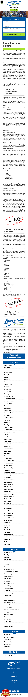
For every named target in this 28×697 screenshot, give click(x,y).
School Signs (7, 621)
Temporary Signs (8, 489)
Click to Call (14, 9)
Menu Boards (7, 444)
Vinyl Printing (7, 522)
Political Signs (8, 607)
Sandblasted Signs (9, 479)
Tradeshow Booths (9, 496)
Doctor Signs (7, 581)
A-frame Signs (8, 365)
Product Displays (8, 465)
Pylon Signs (7, 470)
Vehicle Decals (8, 508)
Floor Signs (7, 425)
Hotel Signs (7, 590)
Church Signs (7, 562)
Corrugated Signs (9, 401)
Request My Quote (13, 34)
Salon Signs (7, 619)
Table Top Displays (9, 487)
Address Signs (8, 372)
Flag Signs (7, 420)
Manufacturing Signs (9, 600)
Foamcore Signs (8, 427)
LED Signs (6, 434)
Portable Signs (8, 458)
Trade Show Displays (9, 494)
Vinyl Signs (7, 646)
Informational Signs (9, 432)
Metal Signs (7, 446)
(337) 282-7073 (14, 7)
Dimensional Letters (9, 413)
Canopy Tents (7, 391)
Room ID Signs (8, 475)
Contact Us (14, 685)
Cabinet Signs (8, 389)
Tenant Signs (7, 491)
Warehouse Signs (8, 626)
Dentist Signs (7, 578)
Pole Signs (7, 456)
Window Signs (8, 541)
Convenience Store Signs (11, 571)
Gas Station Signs (9, 583)
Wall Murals (7, 530)
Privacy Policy (14, 680)
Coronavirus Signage (9, 398)
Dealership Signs (8, 576)
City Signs (7, 564)
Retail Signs (7, 617)
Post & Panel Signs (9, 460)
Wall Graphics (7, 527)
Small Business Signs (9, 624)
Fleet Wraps (7, 422)
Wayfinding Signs (8, 534)
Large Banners (8, 436)
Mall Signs (7, 597)
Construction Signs (9, 569)
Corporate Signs (8, 574)
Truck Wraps (7, 503)
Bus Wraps (7, 386)
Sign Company (8, 655)
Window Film (7, 537)
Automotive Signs (9, 552)
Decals (6, 405)
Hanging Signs (8, 429)
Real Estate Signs (8, 612)
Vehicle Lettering (8, 513)
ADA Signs (7, 367)
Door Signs (7, 415)
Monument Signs (8, 448)
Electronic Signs (8, 417)
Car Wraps (7, 394)
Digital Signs (7, 410)
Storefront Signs (8, 484)
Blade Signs (7, 379)
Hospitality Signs (8, 588)
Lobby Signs (7, 441)
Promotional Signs (9, 467)
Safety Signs (7, 477)
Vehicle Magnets (8, 515)
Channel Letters (8, 396)
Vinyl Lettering (8, 520)
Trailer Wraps (7, 501)
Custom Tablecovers (9, 403)
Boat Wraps (7, 382)
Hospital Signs (8, 586)
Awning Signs (7, 374)
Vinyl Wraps (7, 525)
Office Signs (7, 451)
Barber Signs (7, 559)
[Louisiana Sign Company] (14, 664)
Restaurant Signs (8, 614)
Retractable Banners (9, 472)
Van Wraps (7, 506)
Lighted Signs (8, 439)
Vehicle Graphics (8, 510)
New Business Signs (9, 602)
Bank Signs (7, 555)
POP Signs (7, 453)
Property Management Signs (11, 609)
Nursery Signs (8, 605)
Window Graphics (8, 539)
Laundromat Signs (9, 593)
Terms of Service (14, 682)
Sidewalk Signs (8, 482)
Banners (6, 377)
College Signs (8, 566)
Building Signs (8, 384)
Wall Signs (7, 532)
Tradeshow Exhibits (9, 499)
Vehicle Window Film (9, 518)
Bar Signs (6, 557)
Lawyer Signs (7, 595)
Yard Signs (7, 544)
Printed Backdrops (9, 463)
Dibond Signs (7, 408)
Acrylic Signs (7, 370)
